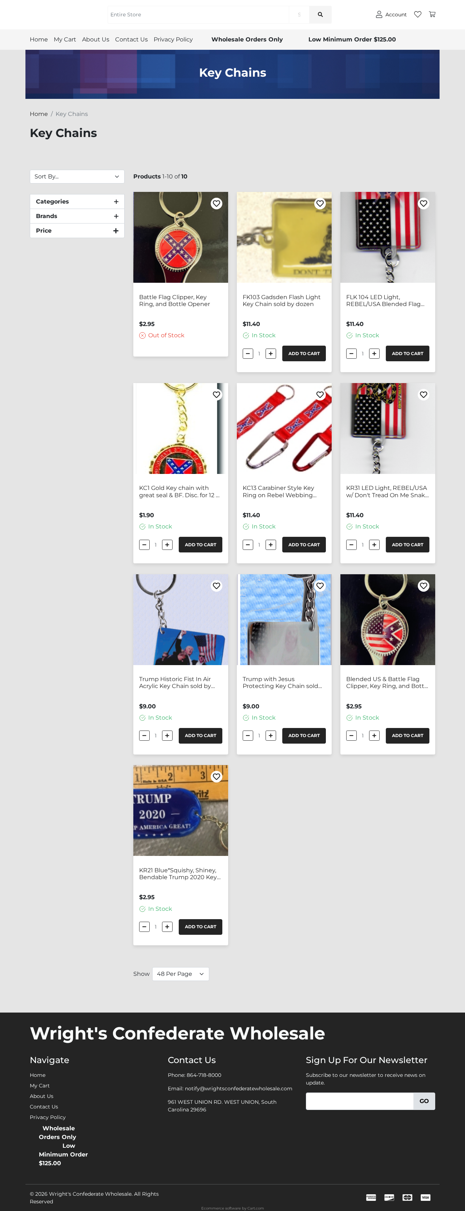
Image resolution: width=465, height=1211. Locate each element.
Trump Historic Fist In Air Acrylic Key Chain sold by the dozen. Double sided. (175, 683)
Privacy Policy (173, 39)
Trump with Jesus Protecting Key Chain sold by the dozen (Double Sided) (284, 683)
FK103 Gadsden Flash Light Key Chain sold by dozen (282, 300)
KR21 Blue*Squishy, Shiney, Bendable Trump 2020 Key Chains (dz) (178, 874)
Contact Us (131, 39)
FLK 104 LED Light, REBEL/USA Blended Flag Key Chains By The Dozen (383, 301)
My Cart (65, 39)
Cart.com (255, 1208)
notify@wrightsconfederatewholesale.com (238, 1088)
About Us (95, 39)
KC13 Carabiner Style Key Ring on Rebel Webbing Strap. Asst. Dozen (278, 491)
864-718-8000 (204, 1075)
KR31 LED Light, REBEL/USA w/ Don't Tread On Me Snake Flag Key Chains (387, 491)
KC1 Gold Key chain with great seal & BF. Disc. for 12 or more (180, 491)
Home (39, 39)
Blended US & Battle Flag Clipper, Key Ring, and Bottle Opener (387, 683)
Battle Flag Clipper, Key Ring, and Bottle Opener (174, 300)
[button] (77, 201)
